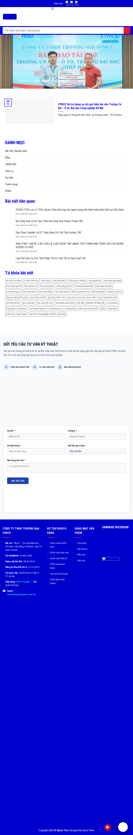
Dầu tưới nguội (98, 291)
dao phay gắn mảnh (112, 280)
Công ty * (72, 430)
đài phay (62, 314)
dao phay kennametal (83, 286)
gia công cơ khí (89, 297)
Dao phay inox (31, 286)
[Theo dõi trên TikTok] (81, 571)
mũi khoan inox (56, 308)
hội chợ (81, 303)
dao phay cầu (95, 280)
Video (8, 191)
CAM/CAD (10, 164)
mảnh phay (71, 308)
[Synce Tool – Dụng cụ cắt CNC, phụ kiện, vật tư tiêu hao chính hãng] (66, 16)
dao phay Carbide (78, 280)
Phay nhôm (113, 308)
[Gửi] (127, 30)
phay (103, 308)
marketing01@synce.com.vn (21, 594)
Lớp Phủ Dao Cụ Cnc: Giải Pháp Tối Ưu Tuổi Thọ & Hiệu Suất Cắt (51, 258)
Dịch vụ (9, 171)
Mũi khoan (81, 548)
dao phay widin (62, 291)
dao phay (46, 280)
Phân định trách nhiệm (56, 581)
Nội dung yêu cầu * (16, 460)
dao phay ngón (12, 291)
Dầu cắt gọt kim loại (80, 291)
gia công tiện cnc (44, 303)
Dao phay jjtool (47, 286)
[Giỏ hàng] (128, 16)
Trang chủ (24, 80)
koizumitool (113, 303)
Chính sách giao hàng (56, 566)
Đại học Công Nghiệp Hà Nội (42, 314)
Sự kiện (9, 177)
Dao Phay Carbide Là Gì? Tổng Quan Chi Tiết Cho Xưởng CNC (49, 232)
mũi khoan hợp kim (38, 308)
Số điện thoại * (14, 445)
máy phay (10, 308)
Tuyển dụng (11, 184)
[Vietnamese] (77, 3)
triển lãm (10, 314)
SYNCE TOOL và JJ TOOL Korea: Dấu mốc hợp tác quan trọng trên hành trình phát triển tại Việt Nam (70, 209)
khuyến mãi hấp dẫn (95, 303)
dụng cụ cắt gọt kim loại (16, 297)
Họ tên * (11, 430)
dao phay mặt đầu (104, 286)
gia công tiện (28, 303)
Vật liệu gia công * (77, 445)
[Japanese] (68, 3)
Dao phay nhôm (29, 291)
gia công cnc (73, 297)
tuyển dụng (21, 314)
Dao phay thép (45, 291)
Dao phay (81, 543)
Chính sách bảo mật (58, 552)
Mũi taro (80, 560)
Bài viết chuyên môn (16, 151)
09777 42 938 (22, 581)
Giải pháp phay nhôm (65, 303)
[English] (72, 3)
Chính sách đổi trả (57, 558)
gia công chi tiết (37, 297)
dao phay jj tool (64, 286)
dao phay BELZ (59, 280)
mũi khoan (22, 308)
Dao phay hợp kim (14, 286)
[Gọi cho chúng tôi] (89, 571)
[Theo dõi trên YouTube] (93, 571)
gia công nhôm (12, 303)
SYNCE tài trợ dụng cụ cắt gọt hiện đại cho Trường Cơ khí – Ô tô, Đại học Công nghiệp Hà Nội (89, 106)
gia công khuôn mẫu (108, 297)
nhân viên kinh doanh (88, 308)
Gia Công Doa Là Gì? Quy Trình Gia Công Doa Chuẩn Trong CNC (49, 221)
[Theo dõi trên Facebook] (76, 571)
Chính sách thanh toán (56, 545)
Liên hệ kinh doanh (57, 573)
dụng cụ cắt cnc (115, 291)
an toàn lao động (13, 280)
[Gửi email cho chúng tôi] (85, 571)
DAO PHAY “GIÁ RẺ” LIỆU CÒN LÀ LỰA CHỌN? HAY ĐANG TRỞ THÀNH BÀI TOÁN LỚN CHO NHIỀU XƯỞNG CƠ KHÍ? (70, 245)
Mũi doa (80, 554)
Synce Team (88, 830)
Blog (7, 157)
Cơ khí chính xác (31, 280)
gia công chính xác (56, 297)
